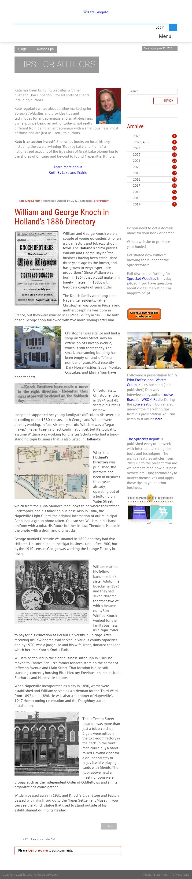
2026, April (154, 142)
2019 (136, 173)
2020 (136, 167)
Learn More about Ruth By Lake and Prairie (68, 169)
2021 (136, 161)
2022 (136, 154)
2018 (136, 179)
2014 (136, 204)
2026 (136, 136)
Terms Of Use (180, 874)
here (158, 419)
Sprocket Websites (141, 278)
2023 (136, 148)
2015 (136, 198)
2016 (136, 192)
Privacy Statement (155, 874)
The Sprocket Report (143, 438)
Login (159, 27)
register (43, 850)
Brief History (101, 200)
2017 (136, 185)
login (31, 850)
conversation (143, 404)
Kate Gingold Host (29, 200)
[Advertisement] (152, 565)
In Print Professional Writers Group (152, 380)
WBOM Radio (152, 399)
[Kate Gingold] (96, 11)
